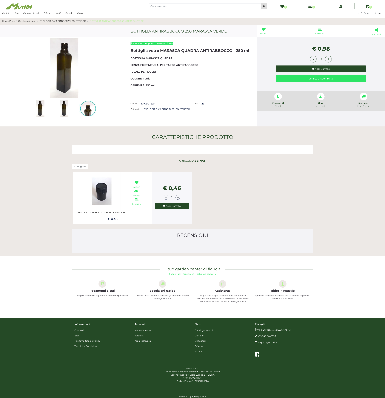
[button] (264, 6)
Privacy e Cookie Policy (87, 340)
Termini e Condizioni (85, 346)
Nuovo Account (143, 330)
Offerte (47, 13)
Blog (16, 13)
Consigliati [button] (80, 166)
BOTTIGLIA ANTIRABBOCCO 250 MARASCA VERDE (117, 21)
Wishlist (139, 335)
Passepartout (199, 396)
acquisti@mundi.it (267, 342)
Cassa (80, 13)
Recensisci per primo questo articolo (152, 43)
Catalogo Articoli (31, 13)
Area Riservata (143, 340)
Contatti (6, 13)
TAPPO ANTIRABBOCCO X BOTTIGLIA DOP (100, 212)
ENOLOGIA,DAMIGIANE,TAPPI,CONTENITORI (63, 21)
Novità (58, 13)
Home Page (8, 21)
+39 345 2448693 (267, 336)
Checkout (200, 340)
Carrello (69, 13)
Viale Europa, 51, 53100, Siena (274, 329)
